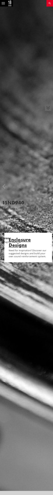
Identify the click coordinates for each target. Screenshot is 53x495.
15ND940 (13, 203)
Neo (6, 238)
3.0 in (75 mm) (13, 228)
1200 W (8, 217)
